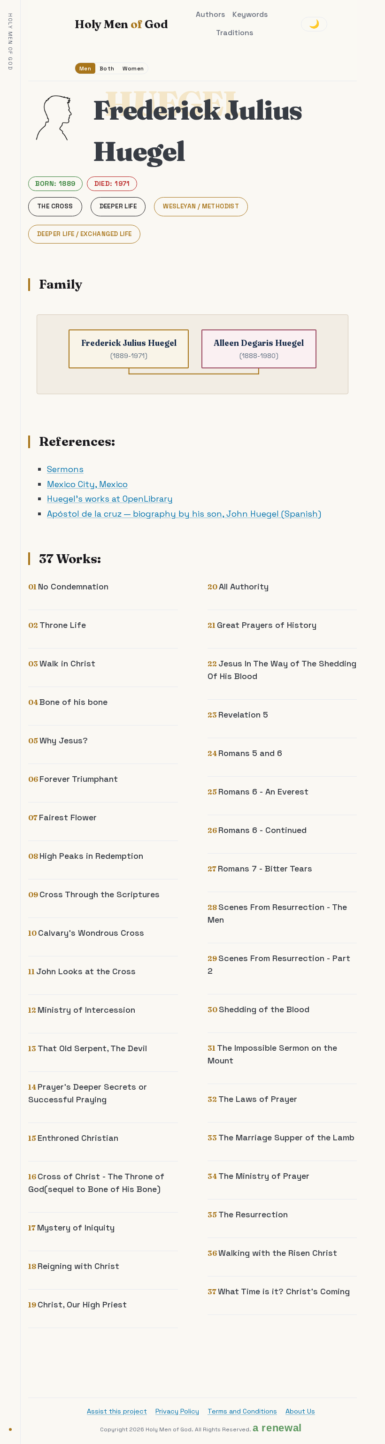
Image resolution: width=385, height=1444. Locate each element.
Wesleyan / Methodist (201, 206)
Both (107, 68)
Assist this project (117, 1411)
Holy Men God (121, 24)
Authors (210, 14)
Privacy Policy (177, 1411)
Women (133, 68)
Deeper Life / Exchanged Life (84, 234)
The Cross (55, 206)
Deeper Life (118, 206)
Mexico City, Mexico (87, 484)
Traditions (234, 33)
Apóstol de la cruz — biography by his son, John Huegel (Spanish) (184, 513)
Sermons (65, 469)
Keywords (250, 14)
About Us (300, 1411)
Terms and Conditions (242, 1411)
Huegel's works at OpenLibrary (110, 498)
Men (85, 68)
